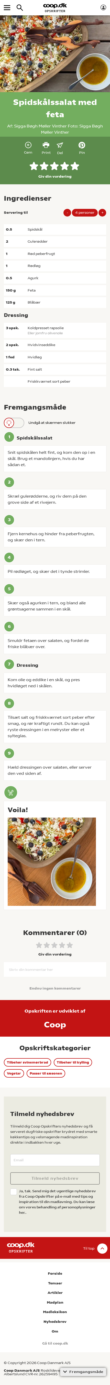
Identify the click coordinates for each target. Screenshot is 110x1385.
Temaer (55, 1283)
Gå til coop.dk (55, 1343)
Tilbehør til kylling (73, 1062)
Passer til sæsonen (46, 1073)
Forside (55, 1273)
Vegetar (14, 1073)
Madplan (55, 1302)
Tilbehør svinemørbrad (27, 1062)
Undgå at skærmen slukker (51, 423)
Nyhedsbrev (55, 1321)
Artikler (55, 1293)
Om (55, 1331)
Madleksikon (55, 1312)
